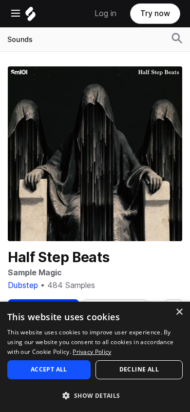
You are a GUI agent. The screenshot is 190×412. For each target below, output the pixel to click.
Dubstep (23, 285)
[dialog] (95, 357)
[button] (95, 395)
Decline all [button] (139, 369)
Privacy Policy (92, 352)
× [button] (179, 312)
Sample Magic (35, 272)
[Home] (30, 16)
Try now (155, 13)
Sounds (20, 39)
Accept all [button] (49, 369)
